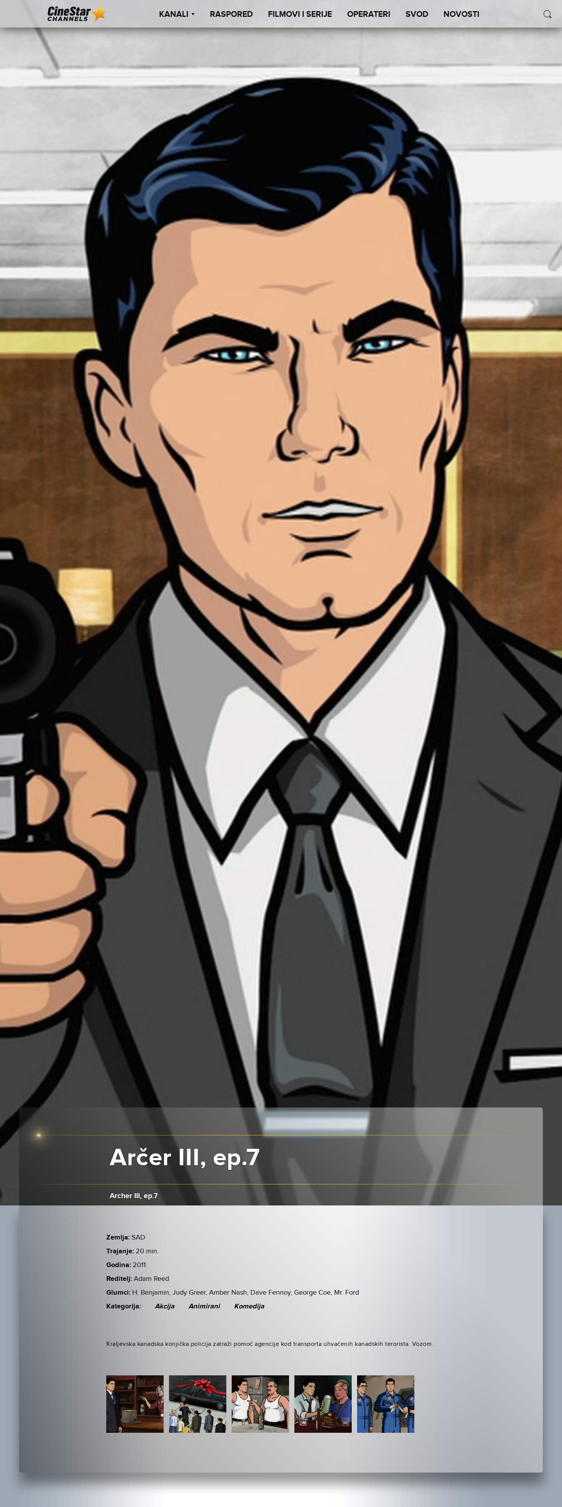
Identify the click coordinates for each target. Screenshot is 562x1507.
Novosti (461, 15)
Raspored (231, 15)
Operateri (368, 15)
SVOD (417, 15)
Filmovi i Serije (300, 15)
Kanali (173, 15)
